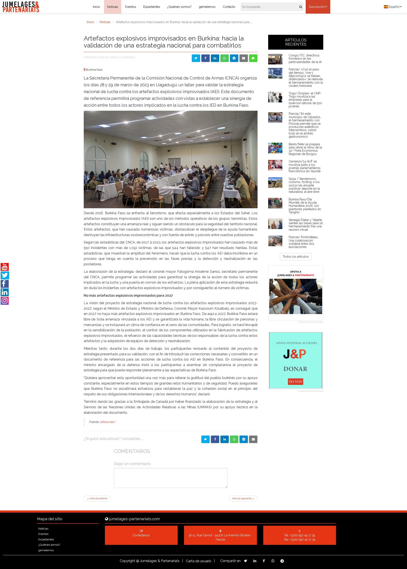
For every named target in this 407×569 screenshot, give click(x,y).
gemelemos (207, 6)
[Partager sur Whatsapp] (234, 439)
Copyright (127, 561)
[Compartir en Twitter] (196, 58)
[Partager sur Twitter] (205, 439)
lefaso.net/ (107, 422)
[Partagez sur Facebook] (264, 561)
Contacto (229, 6)
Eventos (130, 6)
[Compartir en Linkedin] (215, 58)
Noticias (112, 6)
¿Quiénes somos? (179, 6)
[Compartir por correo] (243, 58)
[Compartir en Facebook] (205, 58)
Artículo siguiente (243, 498)
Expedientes (151, 6)
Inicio (96, 6)
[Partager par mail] (253, 439)
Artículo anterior (97, 498)
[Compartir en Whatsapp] (224, 58)
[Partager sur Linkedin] (224, 439)
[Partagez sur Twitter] (245, 561)
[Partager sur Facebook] (215, 439)
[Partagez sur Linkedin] (255, 561)
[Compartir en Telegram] (234, 58)
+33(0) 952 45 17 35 (302, 535)
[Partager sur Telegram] (243, 439)
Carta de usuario (198, 561)
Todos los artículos (296, 256)
